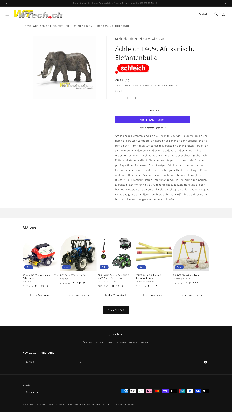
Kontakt (100, 342)
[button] (7, 14)
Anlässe (121, 342)
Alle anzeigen (116, 309)
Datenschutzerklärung (94, 404)
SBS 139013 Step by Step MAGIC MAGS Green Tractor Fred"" (113, 277)
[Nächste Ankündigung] (225, 3)
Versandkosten (139, 85)
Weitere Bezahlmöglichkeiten (152, 127)
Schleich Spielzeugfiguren (51, 26)
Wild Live (158, 39)
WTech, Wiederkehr (38, 404)
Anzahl (118, 91)
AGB (109, 404)
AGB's (111, 342)
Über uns (88, 342)
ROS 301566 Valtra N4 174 (73, 275)
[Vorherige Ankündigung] (6, 3)
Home (27, 26)
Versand (118, 404)
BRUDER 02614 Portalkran (186, 275)
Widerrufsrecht (74, 404)
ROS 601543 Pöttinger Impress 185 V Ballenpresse (40, 277)
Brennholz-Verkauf (139, 342)
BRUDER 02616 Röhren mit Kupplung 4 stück (149, 277)
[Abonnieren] (80, 362)
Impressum (130, 404)
